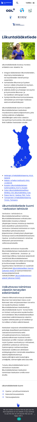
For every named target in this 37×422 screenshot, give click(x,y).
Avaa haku (17, 3)
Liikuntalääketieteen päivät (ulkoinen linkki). (16, 276)
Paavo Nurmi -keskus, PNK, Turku (17, 195)
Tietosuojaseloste (12, 397)
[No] (34, 415)
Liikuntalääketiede (7, 3)
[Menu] (34, 2)
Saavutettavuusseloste (14, 394)
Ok (19, 419)
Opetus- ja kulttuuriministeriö (17, 391)
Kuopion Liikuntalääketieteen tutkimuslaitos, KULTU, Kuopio (15, 186)
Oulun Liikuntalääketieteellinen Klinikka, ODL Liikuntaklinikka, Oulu (17, 191)
